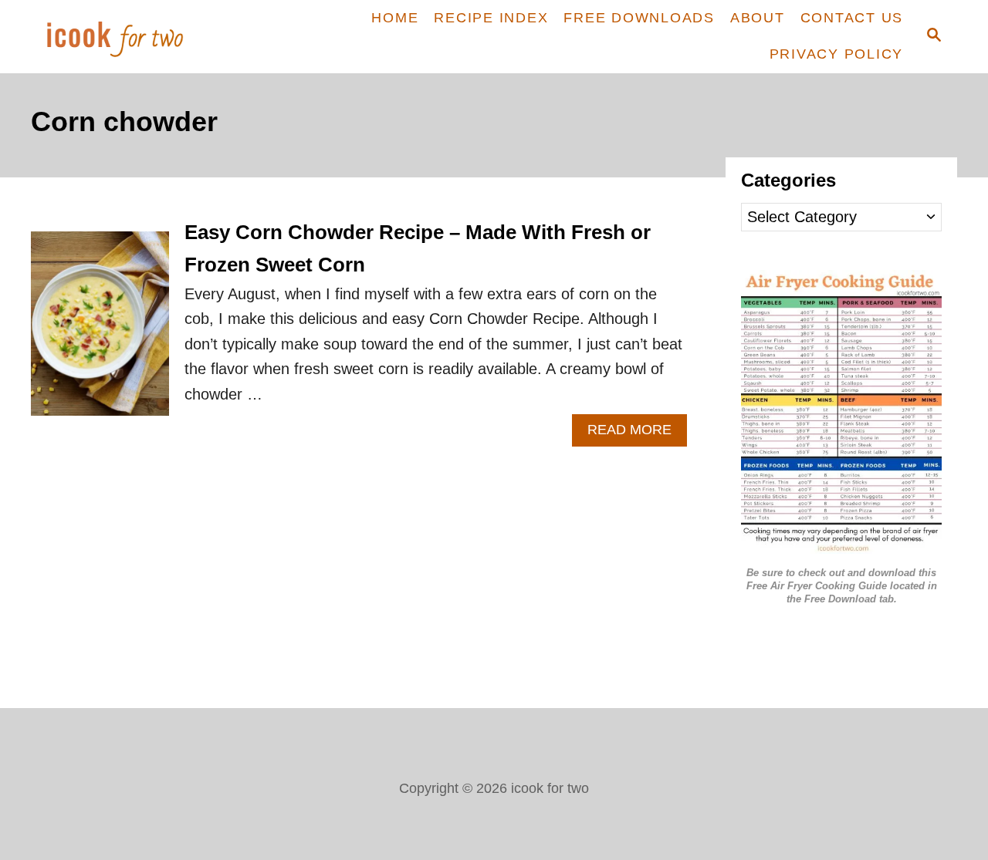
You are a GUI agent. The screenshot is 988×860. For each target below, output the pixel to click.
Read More (637, 434)
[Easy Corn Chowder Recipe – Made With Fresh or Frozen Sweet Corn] (100, 331)
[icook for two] (141, 36)
